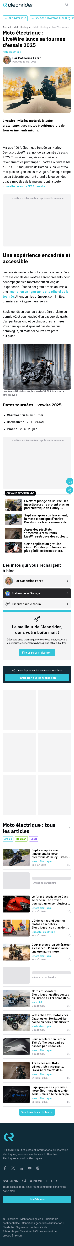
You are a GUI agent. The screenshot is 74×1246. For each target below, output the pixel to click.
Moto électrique (22, 27)
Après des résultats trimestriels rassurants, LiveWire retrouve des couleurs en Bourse (48, 1066)
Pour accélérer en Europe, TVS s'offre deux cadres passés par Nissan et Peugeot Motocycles (49, 1042)
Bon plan (21, 839)
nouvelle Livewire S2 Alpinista (24, 186)
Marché (37, 1002)
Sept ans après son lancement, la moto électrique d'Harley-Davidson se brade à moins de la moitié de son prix (51, 853)
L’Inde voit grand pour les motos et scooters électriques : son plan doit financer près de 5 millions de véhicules (51, 924)
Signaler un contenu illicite (31, 1227)
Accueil (7, 27)
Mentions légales (30, 1219)
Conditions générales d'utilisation (42, 1223)
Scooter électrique (44, 932)
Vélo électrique (42, 1026)
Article (8, 839)
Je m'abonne (37, 1199)
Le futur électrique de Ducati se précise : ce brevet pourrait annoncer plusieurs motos (51, 900)
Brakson (17, 1235)
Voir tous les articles (35, 1112)
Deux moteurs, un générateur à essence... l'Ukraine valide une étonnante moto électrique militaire (51, 948)
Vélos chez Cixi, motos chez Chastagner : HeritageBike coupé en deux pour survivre (50, 1018)
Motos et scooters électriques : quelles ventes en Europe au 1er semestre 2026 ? (50, 994)
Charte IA (8, 1227)
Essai (34, 839)
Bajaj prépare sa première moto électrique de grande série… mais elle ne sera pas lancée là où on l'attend (51, 1090)
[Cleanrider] (18, 5)
